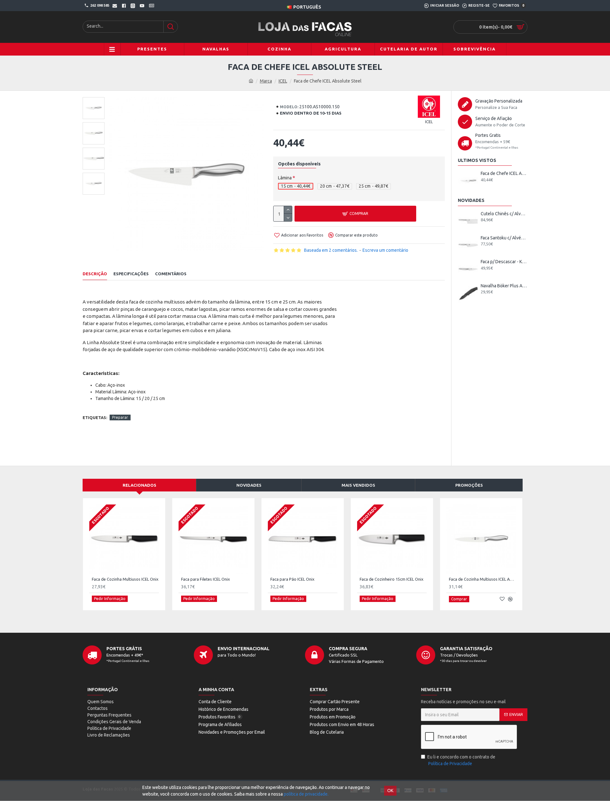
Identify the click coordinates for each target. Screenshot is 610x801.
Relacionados (139, 485)
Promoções (469, 485)
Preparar (120, 417)
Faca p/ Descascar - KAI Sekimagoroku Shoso (504, 261)
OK (390, 790)
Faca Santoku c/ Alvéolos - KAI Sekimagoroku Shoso (504, 237)
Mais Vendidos (358, 485)
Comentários (170, 273)
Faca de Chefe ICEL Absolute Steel (504, 173)
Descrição (95, 273)
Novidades (248, 485)
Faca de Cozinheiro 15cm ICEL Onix (392, 579)
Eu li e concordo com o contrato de (461, 760)
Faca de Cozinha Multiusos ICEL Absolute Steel (482, 579)
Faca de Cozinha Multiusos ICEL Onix (125, 579)
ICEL (283, 80)
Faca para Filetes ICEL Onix (205, 579)
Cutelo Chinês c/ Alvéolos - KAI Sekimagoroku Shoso (504, 213)
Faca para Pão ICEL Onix (292, 579)
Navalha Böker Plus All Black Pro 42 (504, 285)
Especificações (131, 273)
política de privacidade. (306, 794)
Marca (266, 80)
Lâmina (285, 177)
